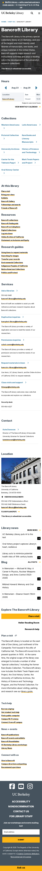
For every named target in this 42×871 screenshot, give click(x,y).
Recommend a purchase (11, 767)
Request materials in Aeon (13, 363)
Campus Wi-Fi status (9, 719)
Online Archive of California (12, 237)
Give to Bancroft (8, 760)
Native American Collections (13, 269)
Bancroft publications (10, 735)
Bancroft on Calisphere (10, 227)
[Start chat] (21, 868)
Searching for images (10, 256)
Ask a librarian (7, 291)
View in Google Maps (14, 497)
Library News (6, 748)
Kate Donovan (9, 430)
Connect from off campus (11, 722)
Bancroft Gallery (8, 201)
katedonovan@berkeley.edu (14, 440)
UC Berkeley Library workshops (14, 745)
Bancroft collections (9, 220)
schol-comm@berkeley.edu (12, 344)
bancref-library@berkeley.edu (13, 299)
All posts (34, 562)
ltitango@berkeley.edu (10, 387)
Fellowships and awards (11, 205)
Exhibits (4, 198)
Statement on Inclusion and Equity (15, 240)
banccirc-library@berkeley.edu (13, 367)
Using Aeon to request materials (14, 252)
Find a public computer (10, 716)
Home (3, 22)
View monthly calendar (26, 107)
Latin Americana (29, 125)
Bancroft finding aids (9, 223)
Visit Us (11, 22)
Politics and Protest (9, 273)
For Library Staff (21, 816)
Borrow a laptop (7, 709)
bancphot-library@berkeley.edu (14, 322)
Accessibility (21, 801)
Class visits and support (12, 382)
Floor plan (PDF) (9, 512)
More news (32, 530)
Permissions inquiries (11, 340)
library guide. (27, 691)
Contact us (21, 811)
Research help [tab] (32, 629)
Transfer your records (10, 259)
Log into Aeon (7, 233)
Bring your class (8, 195)
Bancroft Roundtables (10, 741)
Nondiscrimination (21, 806)
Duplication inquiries (10, 317)
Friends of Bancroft (9, 208)
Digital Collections (8, 230)
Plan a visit (5, 191)
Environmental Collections (12, 262)
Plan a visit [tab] (33, 616)
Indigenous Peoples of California (14, 266)
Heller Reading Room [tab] (28, 623)
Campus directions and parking (14, 764)
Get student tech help (10, 712)
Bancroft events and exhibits (13, 738)
